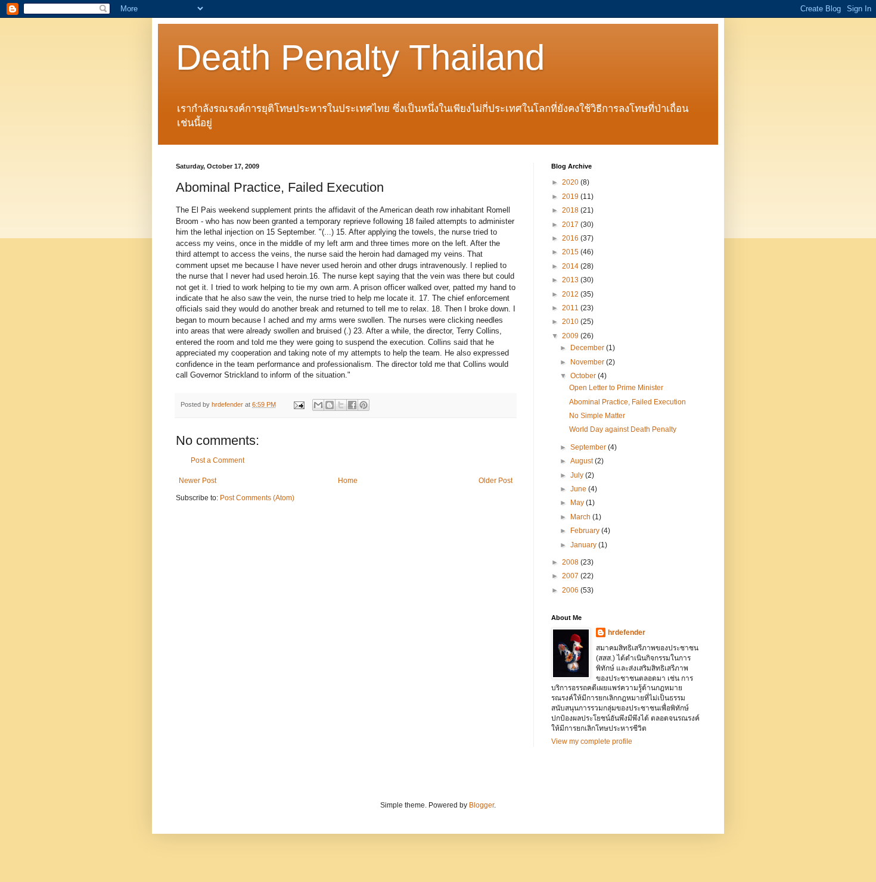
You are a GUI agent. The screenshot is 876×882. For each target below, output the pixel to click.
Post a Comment (217, 460)
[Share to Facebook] (352, 405)
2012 (571, 294)
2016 (571, 238)
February (585, 530)
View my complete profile (591, 741)
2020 (571, 182)
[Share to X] (341, 405)
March (581, 517)
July (577, 475)
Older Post (495, 480)
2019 (571, 196)
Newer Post (197, 480)
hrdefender (626, 632)
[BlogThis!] (330, 405)
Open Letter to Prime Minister (616, 388)
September (589, 447)
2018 (571, 210)
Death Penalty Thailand (360, 57)
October (584, 376)
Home (348, 480)
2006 (571, 590)
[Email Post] (298, 404)
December (588, 348)
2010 (571, 321)
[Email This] (318, 405)
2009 (571, 336)
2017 (571, 224)
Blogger (481, 805)
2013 (571, 280)
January (584, 545)
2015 (571, 252)
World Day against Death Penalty (622, 429)
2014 (571, 266)
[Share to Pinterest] (363, 405)
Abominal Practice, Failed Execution (627, 402)
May (578, 502)
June (579, 489)
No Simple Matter (597, 416)
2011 (571, 308)
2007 (571, 576)
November (588, 362)
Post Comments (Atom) (257, 498)
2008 (571, 562)
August (582, 461)
